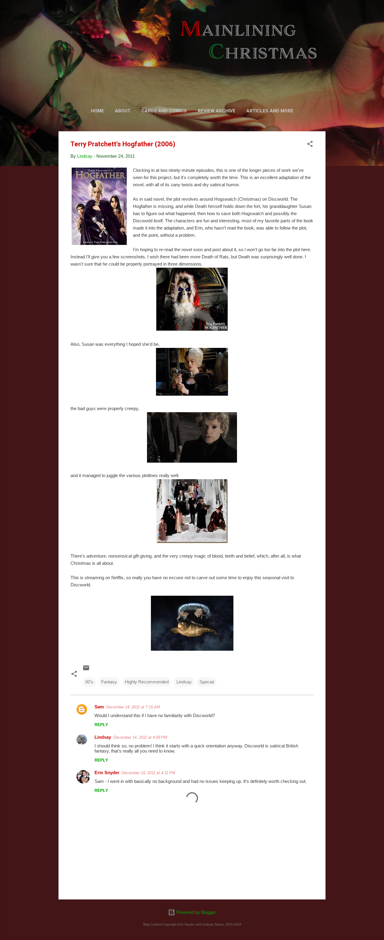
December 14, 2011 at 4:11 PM (148, 773)
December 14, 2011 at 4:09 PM (140, 737)
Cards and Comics (164, 111)
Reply (101, 724)
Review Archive (217, 111)
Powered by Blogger (195, 912)
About (122, 111)
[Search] (322, 16)
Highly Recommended (147, 681)
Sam (99, 706)
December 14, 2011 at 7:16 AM (133, 707)
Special (207, 681)
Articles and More (269, 111)
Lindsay (184, 681)
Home (97, 111)
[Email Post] (86, 669)
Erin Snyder (106, 772)
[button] (310, 145)
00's (89, 681)
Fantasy (109, 681)
